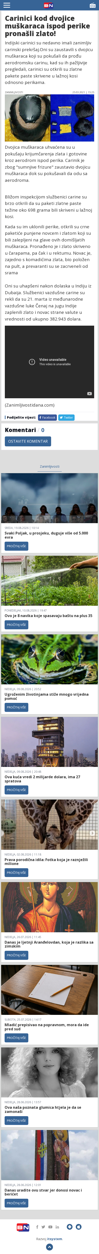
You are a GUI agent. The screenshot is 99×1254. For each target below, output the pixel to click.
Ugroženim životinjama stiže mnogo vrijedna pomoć (47, 696)
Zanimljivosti (49, 466)
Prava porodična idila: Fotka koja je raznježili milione (46, 861)
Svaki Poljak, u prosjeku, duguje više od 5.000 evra (46, 535)
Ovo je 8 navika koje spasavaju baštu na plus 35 (48, 615)
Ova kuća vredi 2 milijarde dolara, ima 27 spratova (42, 779)
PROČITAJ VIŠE (16, 546)
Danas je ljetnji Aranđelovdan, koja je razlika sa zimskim (49, 944)
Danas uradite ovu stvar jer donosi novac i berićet (43, 1192)
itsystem (54, 1239)
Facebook (48, 418)
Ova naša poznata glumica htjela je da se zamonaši (43, 1109)
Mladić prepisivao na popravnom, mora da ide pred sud (47, 1027)
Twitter (68, 418)
